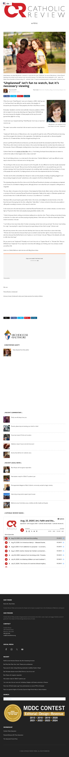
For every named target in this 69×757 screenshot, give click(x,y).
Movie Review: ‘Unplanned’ (10, 292)
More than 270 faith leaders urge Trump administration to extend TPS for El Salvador (23, 686)
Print (6, 318)
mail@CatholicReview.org (9, 635)
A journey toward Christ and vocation (21, 435)
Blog (51, 90)
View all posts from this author (21, 350)
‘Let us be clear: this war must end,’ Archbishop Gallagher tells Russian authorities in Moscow (25, 682)
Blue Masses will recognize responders (21, 467)
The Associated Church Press (10, 739)
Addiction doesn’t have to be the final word (22, 444)
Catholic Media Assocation (9, 731)
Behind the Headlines (44, 90)
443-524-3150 (6, 633)
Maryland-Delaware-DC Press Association (13, 735)
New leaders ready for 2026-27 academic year (23, 476)
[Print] (4, 318)
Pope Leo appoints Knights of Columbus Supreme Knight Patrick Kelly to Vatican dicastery (24, 689)
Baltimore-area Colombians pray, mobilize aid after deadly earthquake (29, 503)
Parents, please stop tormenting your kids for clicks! (24, 426)
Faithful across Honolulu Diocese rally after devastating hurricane (18, 660)
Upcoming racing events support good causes (23, 494)
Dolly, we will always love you (19, 417)
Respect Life (63, 90)
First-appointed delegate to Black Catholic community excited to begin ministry (32, 485)
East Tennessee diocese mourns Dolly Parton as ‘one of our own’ (19, 671)
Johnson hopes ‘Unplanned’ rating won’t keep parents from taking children (23, 296)
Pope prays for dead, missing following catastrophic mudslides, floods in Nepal (22, 668)
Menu (35, 23)
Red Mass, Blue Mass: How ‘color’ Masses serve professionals (17, 664)
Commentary (56, 90)
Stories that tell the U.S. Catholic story (21, 453)
